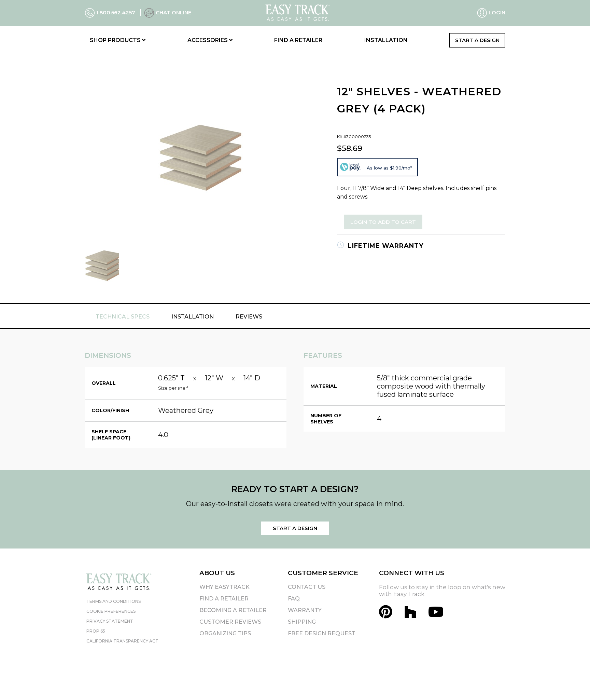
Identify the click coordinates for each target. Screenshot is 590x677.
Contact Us (306, 587)
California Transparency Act (122, 641)
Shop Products (116, 40)
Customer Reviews (230, 622)
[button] (572, 659)
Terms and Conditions (113, 601)
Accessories (208, 40)
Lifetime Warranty (384, 245)
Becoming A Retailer (233, 610)
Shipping (302, 622)
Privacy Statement (109, 621)
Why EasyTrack (224, 587)
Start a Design (477, 40)
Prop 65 (95, 631)
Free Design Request (321, 633)
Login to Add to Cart (383, 222)
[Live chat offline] (149, 12)
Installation (386, 40)
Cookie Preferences (111, 611)
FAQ (294, 598)
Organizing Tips (225, 633)
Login (496, 12)
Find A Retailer (224, 598)
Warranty (305, 610)
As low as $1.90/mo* (389, 168)
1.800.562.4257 (116, 12)
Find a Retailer (298, 40)
